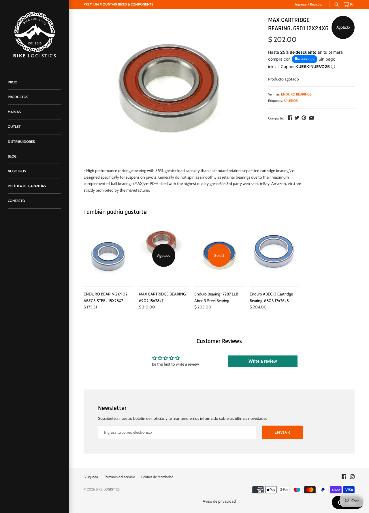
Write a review (262, 361)
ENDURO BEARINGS (296, 94)
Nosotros (17, 171)
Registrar (316, 4)
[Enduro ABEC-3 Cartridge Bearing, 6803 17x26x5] (274, 255)
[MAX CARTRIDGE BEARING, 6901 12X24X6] (169, 89)
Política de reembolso (157, 477)
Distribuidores (21, 142)
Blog (12, 156)
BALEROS (290, 101)
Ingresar (301, 4)
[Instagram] (352, 477)
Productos (18, 97)
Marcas (14, 112)
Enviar (282, 432)
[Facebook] (290, 117)
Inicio (12, 82)
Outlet (14, 127)
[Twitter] (297, 117)
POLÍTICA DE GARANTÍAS (27, 186)
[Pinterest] (304, 117)
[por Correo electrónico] (311, 117)
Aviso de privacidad (219, 501)
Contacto (16, 201)
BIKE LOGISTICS (108, 489)
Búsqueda (91, 477)
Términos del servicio (119, 477)
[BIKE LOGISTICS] (34, 34)
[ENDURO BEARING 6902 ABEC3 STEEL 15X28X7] (108, 255)
